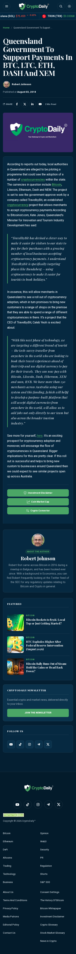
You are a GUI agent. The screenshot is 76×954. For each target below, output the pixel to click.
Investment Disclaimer (52, 916)
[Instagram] (29, 744)
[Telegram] (39, 744)
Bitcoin (56, 184)
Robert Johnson (38, 558)
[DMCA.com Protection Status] (14, 815)
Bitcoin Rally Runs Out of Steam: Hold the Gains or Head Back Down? (46, 667)
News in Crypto (48, 941)
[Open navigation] (6, 6)
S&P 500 (45, 882)
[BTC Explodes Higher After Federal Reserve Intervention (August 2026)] (15, 644)
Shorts (43, 874)
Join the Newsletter (38, 712)
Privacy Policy (10, 908)
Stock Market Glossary (52, 932)
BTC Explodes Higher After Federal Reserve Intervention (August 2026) (44, 645)
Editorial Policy (11, 924)
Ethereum (8, 841)
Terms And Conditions (15, 900)
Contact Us (9, 932)
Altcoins (7, 857)
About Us (8, 892)
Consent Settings (49, 892)
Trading (7, 865)
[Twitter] (48, 744)
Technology (9, 874)
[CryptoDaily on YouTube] (40, 104)
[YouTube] (11, 744)
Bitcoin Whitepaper (50, 908)
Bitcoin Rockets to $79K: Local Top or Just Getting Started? (45, 621)
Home (6, 27)
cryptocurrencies (33, 179)
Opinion (44, 833)
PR (41, 857)
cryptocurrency (17, 205)
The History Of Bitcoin (52, 900)
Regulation (46, 865)
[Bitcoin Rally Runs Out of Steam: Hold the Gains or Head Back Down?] (15, 666)
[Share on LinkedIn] (32, 104)
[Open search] (61, 6)
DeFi (5, 849)
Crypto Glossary (49, 924)
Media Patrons (11, 916)
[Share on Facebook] (17, 104)
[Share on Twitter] (24, 104)
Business (8, 882)
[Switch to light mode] (69, 6)
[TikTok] (20, 744)
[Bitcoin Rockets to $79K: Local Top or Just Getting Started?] (15, 622)
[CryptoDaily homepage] (34, 6)
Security (44, 849)
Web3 (43, 841)
